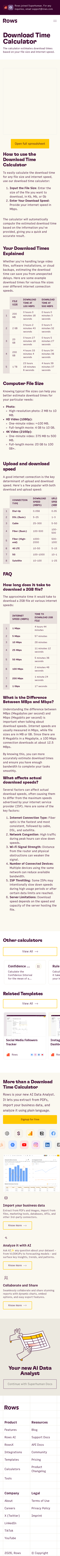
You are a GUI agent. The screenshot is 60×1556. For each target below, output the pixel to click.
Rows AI (10, 1437)
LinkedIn (10, 1523)
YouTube (10, 1538)
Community (39, 1452)
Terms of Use (41, 1501)
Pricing (36, 1459)
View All (27, 951)
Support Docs (41, 1437)
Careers (9, 1508)
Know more (15, 1225)
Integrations (13, 1452)
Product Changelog (39, 1469)
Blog (35, 1430)
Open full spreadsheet (30, 143)
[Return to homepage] (10, 21)
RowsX (9, 1445)
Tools (8, 1478)
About (8, 1501)
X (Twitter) (12, 1516)
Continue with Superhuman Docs (30, 1384)
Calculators (12, 1469)
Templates (11, 1459)
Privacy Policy (41, 1508)
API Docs (38, 1445)
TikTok (8, 1530)
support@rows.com (42, 9)
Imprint (37, 1516)
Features (10, 1430)
